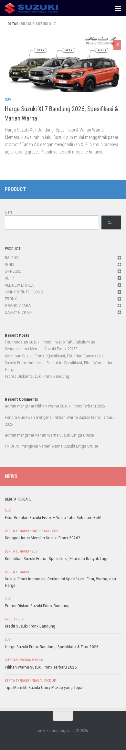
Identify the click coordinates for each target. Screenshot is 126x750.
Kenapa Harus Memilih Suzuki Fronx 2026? (41, 348)
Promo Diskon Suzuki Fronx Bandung (37, 376)
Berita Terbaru (17, 531)
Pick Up (50, 681)
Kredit (10, 619)
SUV (8, 99)
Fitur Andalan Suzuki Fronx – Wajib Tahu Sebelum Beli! (51, 342)
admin (10, 406)
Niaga (37, 681)
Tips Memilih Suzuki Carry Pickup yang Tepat (44, 687)
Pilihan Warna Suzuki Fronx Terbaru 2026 (70, 406)
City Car (11, 660)
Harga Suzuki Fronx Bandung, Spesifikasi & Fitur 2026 (52, 646)
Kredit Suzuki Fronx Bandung (30, 626)
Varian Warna (31, 660)
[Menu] (118, 8)
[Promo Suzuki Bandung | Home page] (40, 8)
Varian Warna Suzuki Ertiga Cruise (64, 435)
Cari (8, 212)
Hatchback (41, 531)
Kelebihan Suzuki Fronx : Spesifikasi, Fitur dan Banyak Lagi (55, 356)
